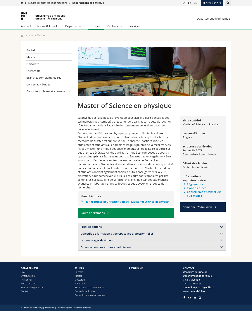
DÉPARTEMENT (29, 268)
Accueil (26, 26)
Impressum (49, 308)
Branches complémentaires (43, 77)
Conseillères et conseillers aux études (204, 194)
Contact (25, 291)
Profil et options (91, 227)
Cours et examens (92, 213)
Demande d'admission (197, 207)
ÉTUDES (79, 268)
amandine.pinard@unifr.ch (198, 287)
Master (30, 57)
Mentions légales (64, 308)
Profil (24, 272)
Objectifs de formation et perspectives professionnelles (116, 234)
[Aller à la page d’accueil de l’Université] (43, 16)
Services (135, 26)
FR (189, 2)
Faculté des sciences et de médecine (47, 2)
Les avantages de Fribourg (97, 240)
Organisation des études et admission (105, 247)
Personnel (26, 279)
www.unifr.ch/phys (194, 291)
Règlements (195, 184)
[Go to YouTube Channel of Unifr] (189, 297)
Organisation (28, 275)
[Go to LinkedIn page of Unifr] (195, 297)
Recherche (114, 26)
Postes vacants (29, 283)
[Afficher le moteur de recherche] (228, 3)
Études (96, 26)
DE (195, 2)
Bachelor (32, 50)
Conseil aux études (38, 84)
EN (184, 2)
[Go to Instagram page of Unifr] (200, 297)
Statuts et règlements (32, 287)
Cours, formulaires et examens (45, 91)
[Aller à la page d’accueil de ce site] (22, 35)
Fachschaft (33, 71)
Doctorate (32, 64)
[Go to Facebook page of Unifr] (184, 297)
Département (74, 26)
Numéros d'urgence (82, 308)
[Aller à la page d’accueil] (22, 2)
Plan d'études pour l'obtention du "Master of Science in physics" (127, 202)
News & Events (48, 26)
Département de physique (88, 2)
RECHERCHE (136, 268)
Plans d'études (196, 188)
